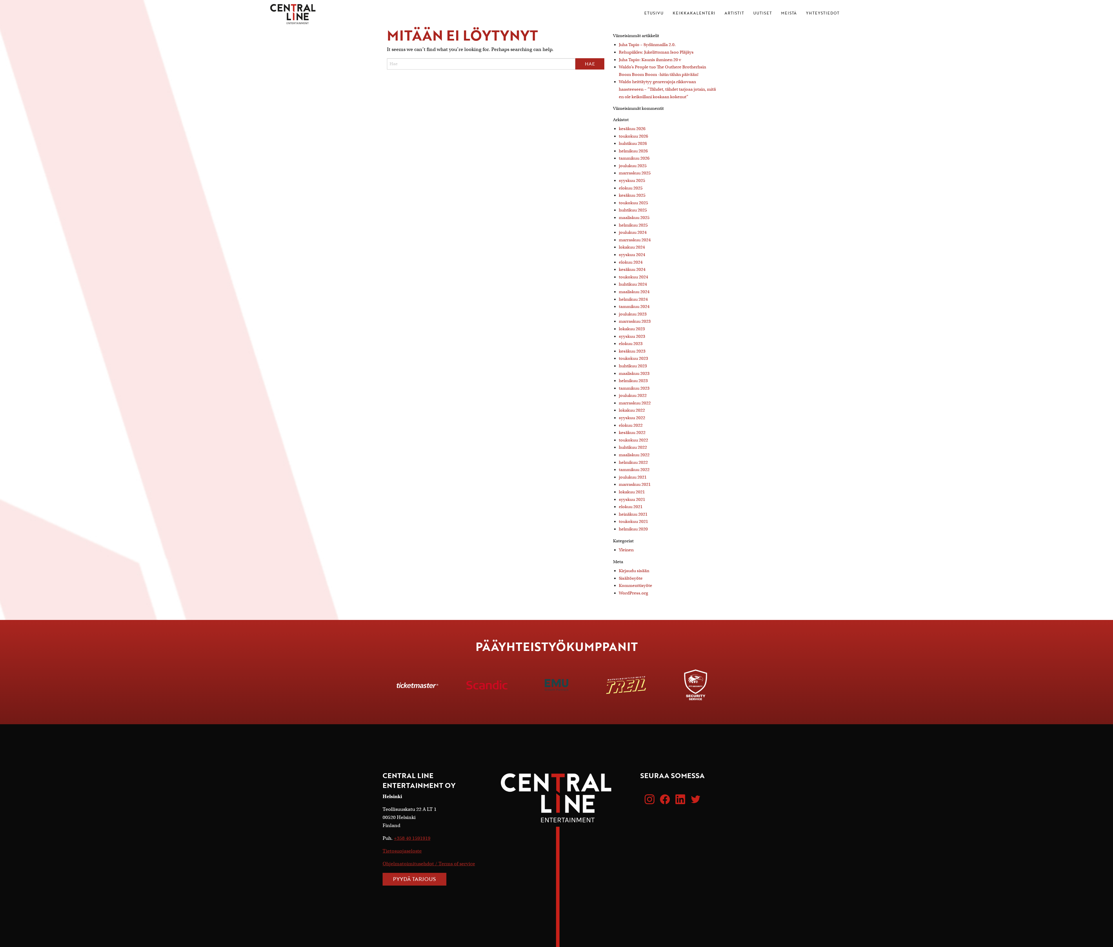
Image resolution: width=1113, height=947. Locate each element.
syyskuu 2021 (632, 499)
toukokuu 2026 (633, 136)
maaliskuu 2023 (634, 373)
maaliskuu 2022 (634, 454)
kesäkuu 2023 (632, 351)
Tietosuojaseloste (402, 851)
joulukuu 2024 (633, 232)
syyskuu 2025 (632, 180)
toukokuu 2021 (633, 521)
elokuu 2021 (631, 506)
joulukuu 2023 (633, 314)
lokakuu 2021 (632, 492)
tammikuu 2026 (634, 158)
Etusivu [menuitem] (653, 13)
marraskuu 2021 (635, 484)
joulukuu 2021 (633, 477)
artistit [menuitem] (734, 13)
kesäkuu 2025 (632, 195)
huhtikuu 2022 (633, 447)
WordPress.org (633, 593)
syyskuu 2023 (632, 336)
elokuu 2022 (631, 425)
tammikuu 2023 (634, 388)
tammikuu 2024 (634, 306)
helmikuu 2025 (633, 225)
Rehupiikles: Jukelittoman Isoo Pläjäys (656, 52)
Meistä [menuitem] (789, 13)
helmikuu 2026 (633, 151)
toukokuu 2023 (633, 358)
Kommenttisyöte (635, 585)
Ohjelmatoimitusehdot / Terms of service (429, 864)
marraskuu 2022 (635, 403)
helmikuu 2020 (633, 529)
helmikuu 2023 (633, 380)
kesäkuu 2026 (632, 128)
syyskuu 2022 (632, 417)
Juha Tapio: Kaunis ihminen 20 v (650, 59)
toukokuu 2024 (633, 277)
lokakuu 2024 (632, 247)
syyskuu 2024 (632, 254)
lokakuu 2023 (632, 328)
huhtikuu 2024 (633, 284)
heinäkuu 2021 (633, 514)
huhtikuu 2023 (633, 365)
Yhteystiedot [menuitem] (822, 13)
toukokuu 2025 (633, 202)
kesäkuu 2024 (632, 269)
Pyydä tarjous (414, 879)
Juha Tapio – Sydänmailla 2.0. (647, 44)
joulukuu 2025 (633, 165)
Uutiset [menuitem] (762, 13)
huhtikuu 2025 (633, 210)
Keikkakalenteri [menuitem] (694, 13)
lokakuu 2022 (632, 410)
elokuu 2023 (631, 343)
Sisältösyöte (631, 578)
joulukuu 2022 (633, 395)
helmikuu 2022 (633, 462)
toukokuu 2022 (633, 440)
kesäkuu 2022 (632, 432)
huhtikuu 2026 (633, 143)
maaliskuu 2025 (634, 217)
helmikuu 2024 (633, 299)
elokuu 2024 (631, 262)
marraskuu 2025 (635, 173)
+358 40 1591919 (412, 838)
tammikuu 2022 (634, 469)
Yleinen (626, 549)
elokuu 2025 (631, 188)
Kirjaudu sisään (634, 570)
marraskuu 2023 (635, 321)
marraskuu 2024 (635, 239)
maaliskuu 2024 (634, 291)
